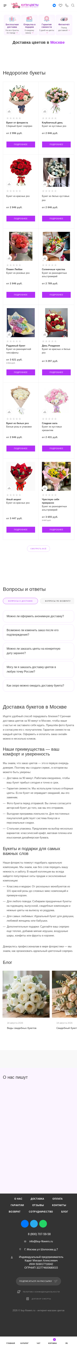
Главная (10, 1343)
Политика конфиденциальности (41, 1292)
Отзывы (38, 1205)
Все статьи (73, 962)
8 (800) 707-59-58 (39, 1234)
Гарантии (17, 1205)
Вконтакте (25, 1224)
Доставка (37, 1198)
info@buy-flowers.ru (41, 1241)
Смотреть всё (38, 549)
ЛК (66, 1343)
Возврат (15, 1211)
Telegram (34, 1224)
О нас (18, 1198)
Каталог (24, 1343)
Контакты (59, 1205)
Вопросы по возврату (57, 601)
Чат (38, 1343)
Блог (64, 1211)
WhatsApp (43, 1224)
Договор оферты (41, 1299)
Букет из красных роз (18, 196)
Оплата (57, 1198)
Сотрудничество (41, 1211)
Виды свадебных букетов (21, 1028)
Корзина (52, 1341)
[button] (12, 25)
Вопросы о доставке (20, 601)
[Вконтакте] (54, 5)
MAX (52, 1224)
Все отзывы (73, 1077)
